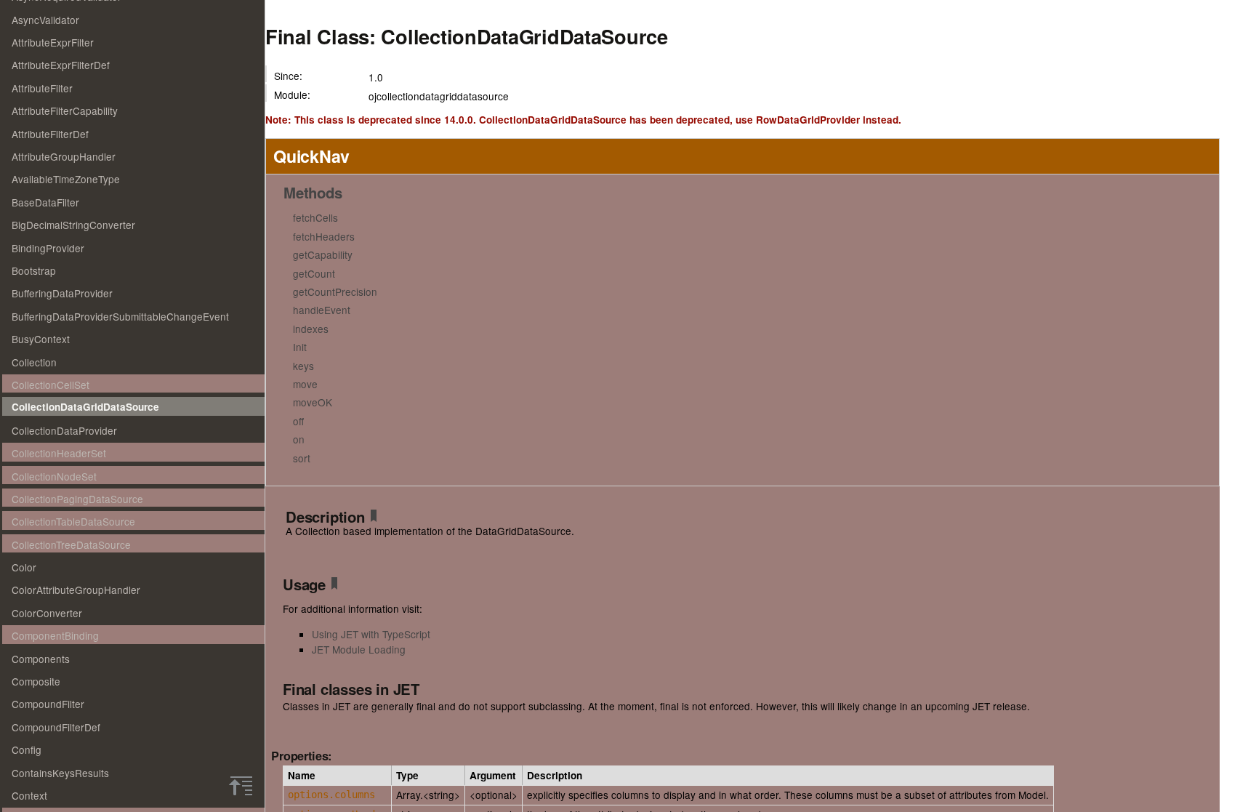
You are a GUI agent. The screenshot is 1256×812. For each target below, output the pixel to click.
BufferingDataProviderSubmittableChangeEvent (120, 316)
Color (24, 567)
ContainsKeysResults (60, 772)
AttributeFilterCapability (65, 110)
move (305, 384)
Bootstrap (34, 270)
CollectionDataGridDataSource (85, 407)
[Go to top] (240, 785)
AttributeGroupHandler (64, 156)
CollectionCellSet (50, 384)
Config (26, 749)
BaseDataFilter (45, 202)
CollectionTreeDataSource (71, 544)
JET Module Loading (359, 649)
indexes (311, 328)
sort (301, 458)
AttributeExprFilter (53, 42)
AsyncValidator (45, 19)
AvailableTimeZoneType (66, 179)
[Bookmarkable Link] (373, 518)
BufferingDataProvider (62, 293)
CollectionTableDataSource (73, 521)
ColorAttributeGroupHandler (76, 589)
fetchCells (315, 217)
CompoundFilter (48, 703)
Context (29, 795)
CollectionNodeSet (54, 476)
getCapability (323, 254)
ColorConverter (47, 613)
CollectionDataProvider (64, 430)
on (299, 439)
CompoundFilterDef (56, 727)
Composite (36, 681)
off (298, 421)
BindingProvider (48, 248)
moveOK (312, 402)
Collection (34, 362)
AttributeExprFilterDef (61, 64)
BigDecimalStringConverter (73, 224)
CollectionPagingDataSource (77, 498)
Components (41, 658)
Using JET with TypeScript (371, 634)
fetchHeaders (324, 236)
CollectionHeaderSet (59, 453)
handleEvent (321, 309)
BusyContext (41, 338)
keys (303, 365)
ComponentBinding (55, 635)
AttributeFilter (42, 88)
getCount (314, 273)
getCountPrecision (335, 291)
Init (300, 346)
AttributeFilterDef (50, 133)
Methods (312, 192)
